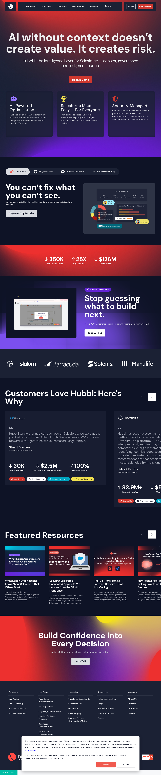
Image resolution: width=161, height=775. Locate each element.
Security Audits (46, 706)
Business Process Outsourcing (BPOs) (77, 719)
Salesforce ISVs (75, 703)
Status (101, 718)
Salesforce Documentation (46, 725)
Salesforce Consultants (79, 699)
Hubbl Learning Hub (107, 699)
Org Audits (14, 699)
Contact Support (106, 713)
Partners (62, 6)
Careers (131, 713)
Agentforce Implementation (46, 700)
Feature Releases (106, 708)
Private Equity (74, 713)
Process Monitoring (18, 713)
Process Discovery (17, 708)
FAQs (100, 703)
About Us (132, 699)
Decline (126, 764)
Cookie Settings (8, 772)
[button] (32, 6)
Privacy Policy (30, 750)
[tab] (18, 171)
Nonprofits (73, 708)
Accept (106, 764)
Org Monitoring (16, 703)
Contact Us (133, 708)
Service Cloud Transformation (46, 733)
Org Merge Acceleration (50, 711)
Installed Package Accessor (47, 717)
